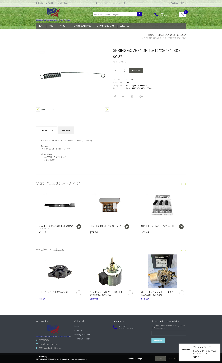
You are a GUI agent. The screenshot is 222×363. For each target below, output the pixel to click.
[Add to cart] (78, 226)
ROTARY (129, 79)
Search (77, 326)
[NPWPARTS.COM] (53, 14)
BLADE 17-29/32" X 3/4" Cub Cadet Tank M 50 (56, 227)
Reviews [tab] (66, 130)
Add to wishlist (121, 62)
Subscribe (158, 341)
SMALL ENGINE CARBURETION (139, 88)
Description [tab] (46, 130)
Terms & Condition (82, 339)
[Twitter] (123, 96)
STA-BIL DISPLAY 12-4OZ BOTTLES (159, 226)
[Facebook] (114, 96)
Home (151, 34)
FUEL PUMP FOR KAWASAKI (53, 292)
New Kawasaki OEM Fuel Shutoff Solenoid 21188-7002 (106, 293)
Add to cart (136, 71)
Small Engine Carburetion (172, 34)
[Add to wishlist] (38, 191)
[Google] (141, 96)
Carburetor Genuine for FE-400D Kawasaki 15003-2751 (157, 293)
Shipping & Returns (82, 334)
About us (78, 330)
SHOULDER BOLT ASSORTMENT (106, 226)
